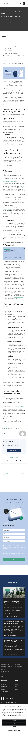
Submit (14, 559)
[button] (24, 3)
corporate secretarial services (17, 406)
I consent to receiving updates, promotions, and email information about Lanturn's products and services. (14, 547)
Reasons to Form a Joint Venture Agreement (14, 45)
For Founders (11, 11)
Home (2, 11)
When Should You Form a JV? (11, 53)
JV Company (9, 48)
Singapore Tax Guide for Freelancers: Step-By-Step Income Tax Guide (14, 603)
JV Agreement (9, 50)
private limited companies (14, 195)
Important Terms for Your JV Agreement (15, 52)
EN (20, 3)
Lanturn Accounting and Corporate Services (14, 55)
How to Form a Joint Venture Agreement (13, 46)
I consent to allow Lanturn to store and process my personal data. (13, 554)
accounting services (14, 396)
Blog (6, 11)
